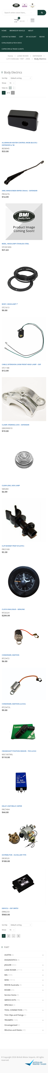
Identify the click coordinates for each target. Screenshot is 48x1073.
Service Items (10, 995)
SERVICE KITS (10, 1000)
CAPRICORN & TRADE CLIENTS (13, 49)
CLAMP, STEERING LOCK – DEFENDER (15, 425)
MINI (6, 980)
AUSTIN (7, 955)
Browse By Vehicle (17, 30)
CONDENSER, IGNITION (10, 655)
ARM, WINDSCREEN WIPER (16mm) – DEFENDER (19, 191)
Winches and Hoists (13, 1030)
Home (4, 30)
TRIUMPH (8, 1020)
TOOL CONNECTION (13, 1010)
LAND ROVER (22, 56)
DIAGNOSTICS (10, 960)
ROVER (7, 990)
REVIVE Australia (11, 985)
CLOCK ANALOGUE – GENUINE (13, 609)
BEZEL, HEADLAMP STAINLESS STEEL (15, 244)
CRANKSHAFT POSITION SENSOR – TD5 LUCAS (19, 751)
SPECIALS (8, 1005)
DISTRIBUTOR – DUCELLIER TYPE (14, 855)
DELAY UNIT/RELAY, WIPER (12, 806)
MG (6, 975)
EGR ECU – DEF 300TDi (10, 908)
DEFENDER (37, 56)
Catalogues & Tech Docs (12, 43)
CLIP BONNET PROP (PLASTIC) (13, 546)
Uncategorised (10, 1025)
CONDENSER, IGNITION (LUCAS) (14, 704)
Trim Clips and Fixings (14, 1015)
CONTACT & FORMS (9, 37)
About (30, 30)
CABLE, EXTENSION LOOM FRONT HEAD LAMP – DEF (21, 364)
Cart (21, 37)
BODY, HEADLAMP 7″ (10, 304)
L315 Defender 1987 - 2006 (18, 59)
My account (31, 37)
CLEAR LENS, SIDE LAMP (11, 485)
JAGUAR (7, 965)
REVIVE (42, 37)
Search (42, 12)
